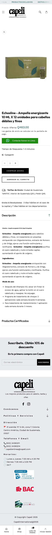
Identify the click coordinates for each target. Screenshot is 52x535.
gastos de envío (13, 131)
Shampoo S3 (21, 287)
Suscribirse (43, 362)
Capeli (29, 517)
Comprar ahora (15, 171)
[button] (3, 12)
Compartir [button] (9, 155)
